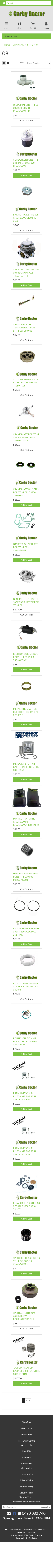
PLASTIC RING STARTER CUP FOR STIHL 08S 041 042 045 (25, 986)
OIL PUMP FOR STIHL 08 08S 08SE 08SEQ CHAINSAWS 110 (25, 107)
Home (7, 44)
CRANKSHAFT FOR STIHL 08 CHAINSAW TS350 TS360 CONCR (26, 437)
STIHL (30, 44)
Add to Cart (26, 175)
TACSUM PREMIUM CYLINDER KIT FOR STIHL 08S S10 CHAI (26, 1370)
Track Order (26, 1434)
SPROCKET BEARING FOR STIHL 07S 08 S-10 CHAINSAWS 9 (26, 1261)
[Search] (4, 3)
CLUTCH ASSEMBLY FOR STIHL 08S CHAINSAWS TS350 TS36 (25, 382)
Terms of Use (26, 1474)
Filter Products (12, 36)
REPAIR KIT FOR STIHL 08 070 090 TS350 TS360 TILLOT (26, 1206)
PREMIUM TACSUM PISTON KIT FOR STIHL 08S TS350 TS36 (25, 1151)
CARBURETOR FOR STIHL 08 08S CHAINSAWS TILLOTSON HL (26, 272)
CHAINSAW (18, 44)
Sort (22, 62)
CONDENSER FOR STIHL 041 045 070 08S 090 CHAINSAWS (25, 162)
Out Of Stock (26, 120)
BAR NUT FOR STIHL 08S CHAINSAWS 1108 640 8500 (25, 217)
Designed (19, 1538)
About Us (26, 1451)
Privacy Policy (26, 1480)
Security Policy (26, 1492)
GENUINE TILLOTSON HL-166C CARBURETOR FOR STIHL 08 (26, 602)
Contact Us (26, 1463)
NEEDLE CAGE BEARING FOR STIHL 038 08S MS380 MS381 (25, 876)
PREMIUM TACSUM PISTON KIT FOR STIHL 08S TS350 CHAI (25, 1096)
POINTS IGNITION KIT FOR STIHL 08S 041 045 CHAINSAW (25, 1041)
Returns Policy (26, 1486)
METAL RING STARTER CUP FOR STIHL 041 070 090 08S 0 (25, 711)
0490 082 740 (33, 1513)
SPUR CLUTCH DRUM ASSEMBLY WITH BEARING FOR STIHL (24, 1315)
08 (37, 44)
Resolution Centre (26, 1440)
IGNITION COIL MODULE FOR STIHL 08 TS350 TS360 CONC (26, 657)
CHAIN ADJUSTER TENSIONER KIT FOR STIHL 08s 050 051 (24, 327)
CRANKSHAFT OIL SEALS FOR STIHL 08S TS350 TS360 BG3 (26, 492)
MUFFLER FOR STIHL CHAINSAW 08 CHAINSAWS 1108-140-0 (26, 821)
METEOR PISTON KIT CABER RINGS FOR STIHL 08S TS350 (26, 766)
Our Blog (26, 1457)
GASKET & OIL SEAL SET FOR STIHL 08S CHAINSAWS (25, 547)
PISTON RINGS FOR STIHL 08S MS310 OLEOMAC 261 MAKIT (26, 931)
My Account (26, 1428)
